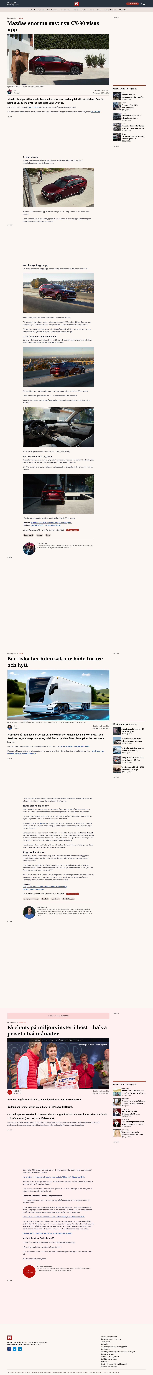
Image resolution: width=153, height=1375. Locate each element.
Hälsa (99, 10)
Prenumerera (132, 4)
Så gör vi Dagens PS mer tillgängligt (114, 1364)
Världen (41, 10)
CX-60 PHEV (95, 112)
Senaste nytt (31, 10)
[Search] (141, 3)
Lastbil (45, 899)
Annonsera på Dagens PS (110, 1357)
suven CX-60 (33, 107)
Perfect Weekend (110, 10)
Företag (83, 10)
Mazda (39, 535)
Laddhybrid (28, 535)
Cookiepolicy (105, 1349)
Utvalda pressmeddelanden (111, 1339)
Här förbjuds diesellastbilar (33, 889)
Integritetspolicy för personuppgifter (114, 1347)
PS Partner (22, 1022)
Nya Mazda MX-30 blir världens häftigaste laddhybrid (51, 523)
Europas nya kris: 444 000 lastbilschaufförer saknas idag (45, 887)
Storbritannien (68, 899)
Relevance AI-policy (108, 1354)
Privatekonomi (65, 10)
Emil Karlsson (42, 907)
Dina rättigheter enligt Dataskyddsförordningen (118, 1352)
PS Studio (122, 10)
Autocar (43, 823)
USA (48, 535)
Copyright (104, 1344)
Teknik (75, 10)
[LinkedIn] (20, 1349)
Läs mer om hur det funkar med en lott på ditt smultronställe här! (47, 1233)
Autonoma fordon (31, 899)
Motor (92, 10)
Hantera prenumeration (109, 1337)
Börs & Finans (52, 10)
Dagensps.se (11, 18)
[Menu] (144, 3)
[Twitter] (14, 1349)
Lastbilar (55, 899)
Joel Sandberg (42, 543)
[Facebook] (9, 1349)
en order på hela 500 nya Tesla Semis (75, 746)
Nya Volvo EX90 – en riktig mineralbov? (46, 525)
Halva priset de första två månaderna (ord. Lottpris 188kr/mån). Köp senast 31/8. (54, 1177)
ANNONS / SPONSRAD (44, 1266)
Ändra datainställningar (109, 1367)
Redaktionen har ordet (109, 1359)
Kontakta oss (105, 1342)
